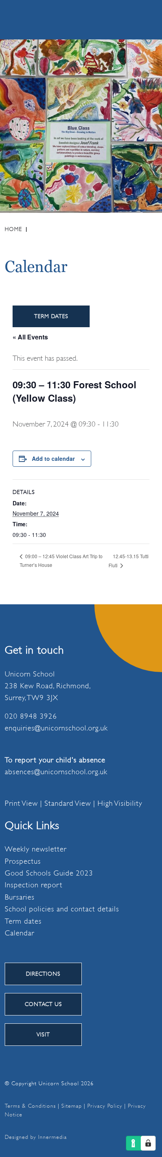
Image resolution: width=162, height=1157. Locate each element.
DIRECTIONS (43, 974)
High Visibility (120, 803)
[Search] (109, 19)
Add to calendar (53, 458)
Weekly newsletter (35, 849)
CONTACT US (43, 1004)
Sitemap (71, 1106)
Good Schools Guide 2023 (49, 873)
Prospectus (23, 861)
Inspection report (34, 885)
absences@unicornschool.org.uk (56, 772)
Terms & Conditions (30, 1106)
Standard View (67, 803)
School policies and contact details (62, 909)
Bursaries (20, 897)
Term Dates (51, 316)
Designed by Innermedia (36, 1137)
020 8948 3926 (31, 716)
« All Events (30, 336)
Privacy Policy (104, 1106)
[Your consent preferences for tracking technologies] (148, 1143)
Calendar (19, 933)
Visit (43, 1034)
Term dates (23, 921)
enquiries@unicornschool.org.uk (56, 728)
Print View (21, 803)
